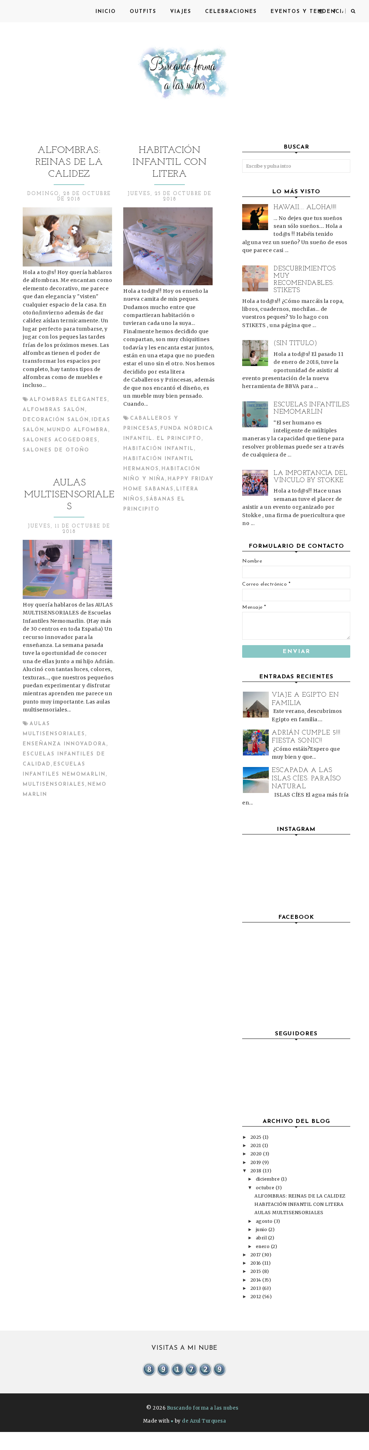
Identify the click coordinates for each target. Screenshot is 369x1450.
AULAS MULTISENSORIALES (69, 495)
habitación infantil (158, 448)
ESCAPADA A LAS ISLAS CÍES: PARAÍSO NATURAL (306, 778)
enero (263, 1246)
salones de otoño (56, 450)
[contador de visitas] (184, 1375)
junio (262, 1229)
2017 (256, 1254)
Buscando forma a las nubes (203, 1408)
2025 (256, 1137)
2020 (256, 1153)
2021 (256, 1145)
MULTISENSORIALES (54, 784)
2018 (256, 1170)
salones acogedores (60, 440)
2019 (256, 1162)
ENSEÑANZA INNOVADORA (64, 744)
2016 (256, 1263)
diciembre (268, 1179)
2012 (256, 1296)
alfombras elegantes (68, 399)
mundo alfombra (77, 430)
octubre (266, 1187)
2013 (256, 1288)
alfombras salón (54, 410)
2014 (256, 1280)
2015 (256, 1271)
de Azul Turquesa (204, 1421)
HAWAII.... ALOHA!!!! (305, 207)
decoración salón (56, 420)
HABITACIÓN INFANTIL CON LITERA (169, 162)
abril (262, 1237)
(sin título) (295, 343)
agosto (265, 1221)
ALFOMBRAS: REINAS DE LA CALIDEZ (69, 162)
